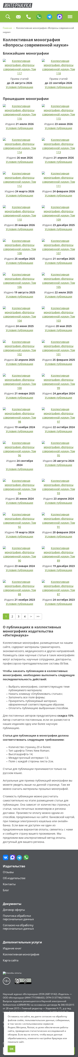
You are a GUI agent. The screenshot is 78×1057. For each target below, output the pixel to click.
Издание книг (12, 948)
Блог (6, 890)
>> (38, 616)
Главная (18, 5)
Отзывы (8, 872)
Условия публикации (19, 87)
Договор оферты (14, 909)
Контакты (9, 884)
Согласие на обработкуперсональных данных (18, 926)
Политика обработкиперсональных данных (18, 917)
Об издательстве (14, 878)
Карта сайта (10, 960)
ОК (11, 1049)
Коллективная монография (21, 954)
